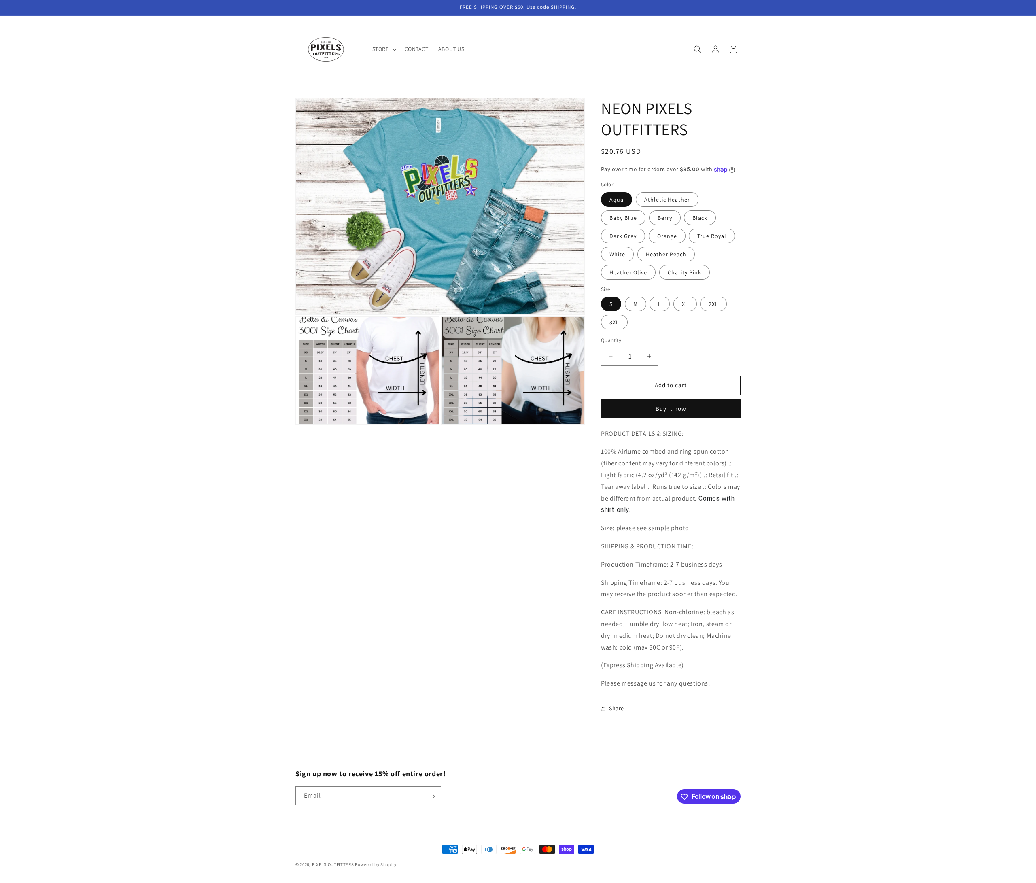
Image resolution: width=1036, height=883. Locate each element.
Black (699, 217)
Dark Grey (623, 236)
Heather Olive (628, 272)
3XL (614, 322)
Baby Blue (623, 217)
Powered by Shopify (376, 864)
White (617, 254)
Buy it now (671, 408)
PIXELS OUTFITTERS (333, 864)
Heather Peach (666, 254)
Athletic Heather (667, 199)
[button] (383, 48)
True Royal (711, 236)
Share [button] (616, 708)
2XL (713, 304)
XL (685, 304)
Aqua (616, 199)
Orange (667, 236)
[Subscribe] (432, 796)
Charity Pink (684, 272)
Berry (665, 217)
